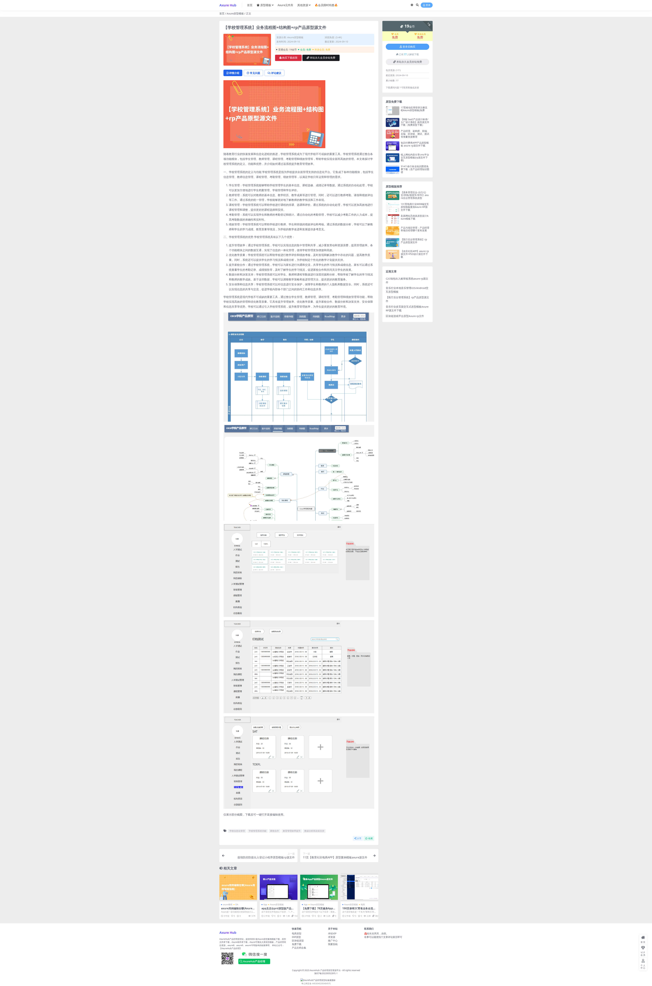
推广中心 (333, 940)
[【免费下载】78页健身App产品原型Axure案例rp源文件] (319, 887)
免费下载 (296, 944)
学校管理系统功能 (257, 830)
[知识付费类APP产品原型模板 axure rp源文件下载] (392, 145)
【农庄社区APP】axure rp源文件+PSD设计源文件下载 (415, 253)
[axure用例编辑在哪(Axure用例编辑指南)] (238, 887)
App (265, 904)
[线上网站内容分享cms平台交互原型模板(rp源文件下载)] (392, 157)
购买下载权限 (289, 57)
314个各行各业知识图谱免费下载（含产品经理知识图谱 (415, 169)
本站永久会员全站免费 (322, 57)
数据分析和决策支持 (314, 830)
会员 (396, 34)
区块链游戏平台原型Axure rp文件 (405, 316)
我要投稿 (333, 944)
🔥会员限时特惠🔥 (326, 5)
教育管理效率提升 (292, 830)
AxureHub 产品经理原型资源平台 (325, 970)
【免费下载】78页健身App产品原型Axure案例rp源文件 (319, 910)
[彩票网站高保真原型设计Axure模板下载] (392, 218)
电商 (363, 904)
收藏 (370, 838)
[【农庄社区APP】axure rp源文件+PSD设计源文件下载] (392, 254)
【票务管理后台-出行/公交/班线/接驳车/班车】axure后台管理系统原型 (415, 195)
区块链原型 (298, 940)
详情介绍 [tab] (234, 73)
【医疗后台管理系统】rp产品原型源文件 (414, 241)
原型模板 (265, 5)
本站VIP (332, 933)
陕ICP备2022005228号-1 (326, 973)
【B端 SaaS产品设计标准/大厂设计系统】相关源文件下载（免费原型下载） (415, 122)
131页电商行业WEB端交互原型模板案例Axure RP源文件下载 (415, 206)
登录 (428, 5)
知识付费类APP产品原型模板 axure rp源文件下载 (415, 144)
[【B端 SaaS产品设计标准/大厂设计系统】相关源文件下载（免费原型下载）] (392, 122)
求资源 (331, 937)
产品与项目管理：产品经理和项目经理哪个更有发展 (415, 229)
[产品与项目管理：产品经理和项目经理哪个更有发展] (392, 230)
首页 (249, 5)
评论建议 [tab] (276, 73)
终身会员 (422, 34)
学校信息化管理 (237, 830)
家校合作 (274, 830)
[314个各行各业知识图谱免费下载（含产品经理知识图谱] (392, 169)
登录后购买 (409, 46)
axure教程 (227, 904)
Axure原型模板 (235, 13)
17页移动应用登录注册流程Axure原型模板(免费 (414, 109)
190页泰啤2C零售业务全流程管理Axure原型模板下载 (359, 910)
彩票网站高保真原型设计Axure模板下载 (414, 217)
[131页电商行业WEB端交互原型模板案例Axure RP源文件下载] (392, 207)
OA (236, 904)
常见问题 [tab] (255, 73)
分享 (359, 838)
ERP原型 (296, 937)
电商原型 (296, 933)
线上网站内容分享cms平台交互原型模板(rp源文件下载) (415, 157)
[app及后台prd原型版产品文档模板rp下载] (278, 887)
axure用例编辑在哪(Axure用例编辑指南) (238, 910)
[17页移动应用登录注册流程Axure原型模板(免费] (392, 110)
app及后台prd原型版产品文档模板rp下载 (277, 910)
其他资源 (302, 5)
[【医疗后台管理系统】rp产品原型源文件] (392, 242)
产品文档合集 (299, 947)
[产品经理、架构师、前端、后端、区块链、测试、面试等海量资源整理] (392, 134)
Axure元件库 (285, 5)
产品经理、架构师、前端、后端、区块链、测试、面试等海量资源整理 (415, 133)
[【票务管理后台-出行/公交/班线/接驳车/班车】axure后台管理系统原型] (392, 195)
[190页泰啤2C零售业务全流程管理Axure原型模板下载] (359, 887)
